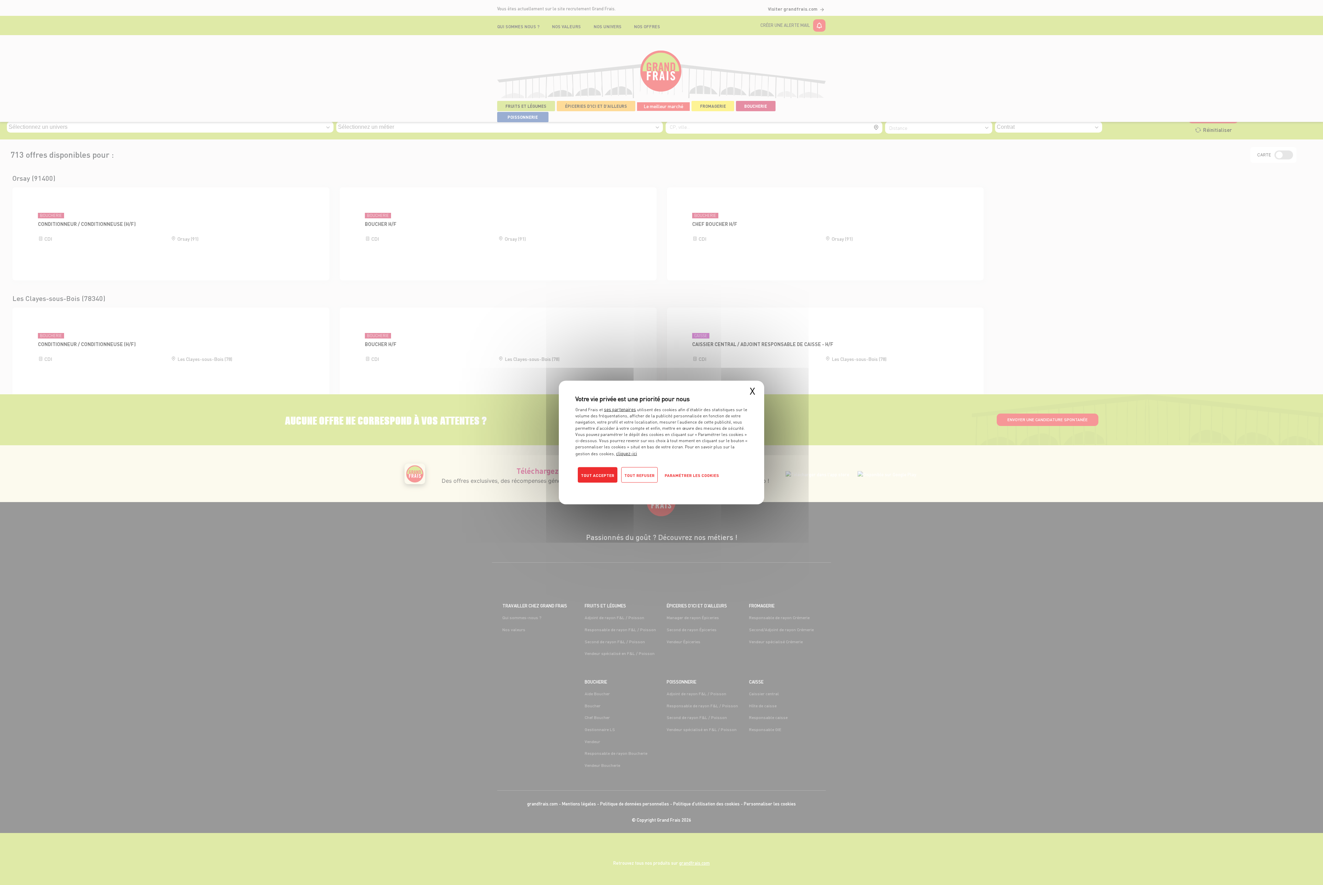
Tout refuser (639, 475)
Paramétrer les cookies (692, 475)
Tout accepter (597, 475)
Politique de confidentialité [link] (605, 487)
